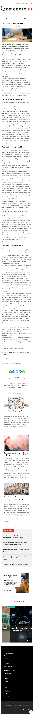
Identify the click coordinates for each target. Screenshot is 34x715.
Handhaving (7, 661)
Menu (6, 19)
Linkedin (6, 681)
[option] (17, 624)
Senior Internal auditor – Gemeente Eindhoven (16, 564)
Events (6, 684)
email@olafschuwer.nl (8, 359)
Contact (18, 3)
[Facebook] (13, 371)
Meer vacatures (26, 569)
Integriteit (6, 663)
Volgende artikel (22, 383)
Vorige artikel (13, 383)
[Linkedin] (20, 371)
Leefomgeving (8, 666)
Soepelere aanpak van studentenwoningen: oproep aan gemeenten (15, 499)
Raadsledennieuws (15, 363)
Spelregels (7, 696)
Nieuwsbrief (25, 3)
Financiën (6, 658)
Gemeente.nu (17, 9)
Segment (5, 607)
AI (4, 656)
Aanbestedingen (8, 653)
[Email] (10, 371)
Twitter (6, 678)
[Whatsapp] (23, 371)
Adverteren (7, 691)
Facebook (6, 676)
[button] (28, 640)
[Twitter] (17, 371)
